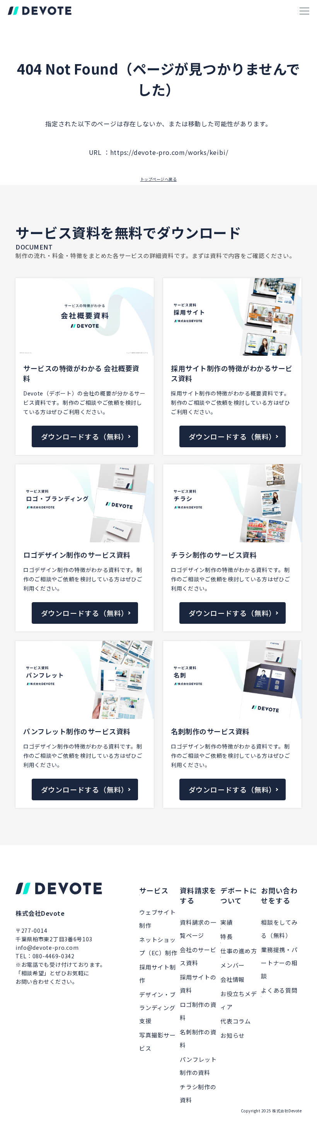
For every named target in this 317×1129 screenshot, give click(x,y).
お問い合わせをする (279, 895)
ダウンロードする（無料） (85, 436)
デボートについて (238, 895)
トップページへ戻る (158, 179)
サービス (154, 890)
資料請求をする (198, 895)
